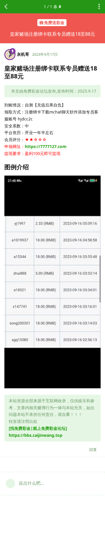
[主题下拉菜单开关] (99, 6)
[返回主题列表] (6, 6)
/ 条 (50, 6)
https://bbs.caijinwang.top (35, 435)
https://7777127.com (45, 146)
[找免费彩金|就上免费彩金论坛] (38, 428)
